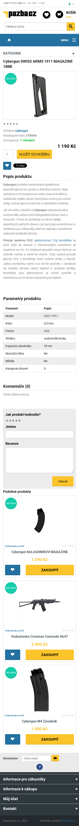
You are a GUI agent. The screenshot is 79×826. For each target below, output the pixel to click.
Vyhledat (71, 26)
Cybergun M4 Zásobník (39, 721)
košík (71, 15)
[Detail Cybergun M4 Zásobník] (39, 690)
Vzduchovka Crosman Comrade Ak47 (39, 637)
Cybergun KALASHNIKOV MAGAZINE (39, 552)
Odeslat (63, 481)
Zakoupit (50, 570)
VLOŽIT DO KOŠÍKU (34, 154)
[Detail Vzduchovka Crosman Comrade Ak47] (39, 605)
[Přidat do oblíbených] (7, 166)
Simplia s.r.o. (68, 820)
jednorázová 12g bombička (53, 240)
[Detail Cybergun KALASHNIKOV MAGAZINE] (39, 520)
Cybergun (21, 130)
